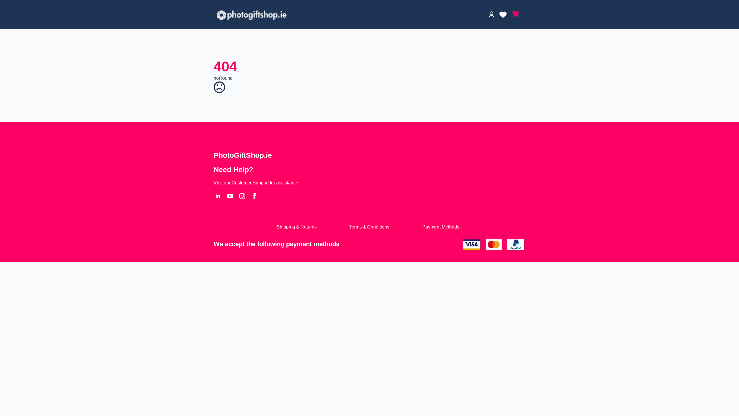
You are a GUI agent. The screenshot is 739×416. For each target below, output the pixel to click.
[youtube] (230, 196)
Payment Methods (440, 226)
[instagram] (242, 196)
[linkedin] (218, 196)
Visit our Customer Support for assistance (256, 182)
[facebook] (254, 196)
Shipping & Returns (297, 226)
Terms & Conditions (369, 226)
